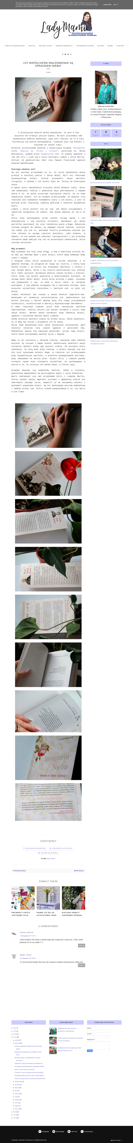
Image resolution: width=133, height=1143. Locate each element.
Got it (115, 4)
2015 (14, 1115)
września (17, 1084)
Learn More (107, 4)
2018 (14, 1034)
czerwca (17, 1093)
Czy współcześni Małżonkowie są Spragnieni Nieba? (29, 1066)
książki (48, 858)
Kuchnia (101, 46)
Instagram (106, 135)
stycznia (17, 1108)
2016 (14, 1112)
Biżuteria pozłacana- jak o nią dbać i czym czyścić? (105, 182)
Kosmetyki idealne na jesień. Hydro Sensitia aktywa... (30, 1075)
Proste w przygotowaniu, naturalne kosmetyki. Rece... (30, 1078)
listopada (17, 1043)
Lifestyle (31, 46)
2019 (14, 1031)
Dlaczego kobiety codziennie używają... (73, 914)
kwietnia (17, 1099)
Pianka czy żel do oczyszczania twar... (47, 914)
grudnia (17, 1040)
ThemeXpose (29, 1140)
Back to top (115, 1140)
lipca (16, 1090)
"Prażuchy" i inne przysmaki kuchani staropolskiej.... (29, 1072)
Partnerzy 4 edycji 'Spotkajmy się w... (20, 914)
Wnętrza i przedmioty (64, 46)
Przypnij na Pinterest (49, 853)
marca (16, 1102)
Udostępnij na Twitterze (62, 848)
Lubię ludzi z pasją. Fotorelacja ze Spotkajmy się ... (29, 1063)
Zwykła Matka (26, 932)
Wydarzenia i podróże (85, 46)
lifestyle (53, 858)
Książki (110, 46)
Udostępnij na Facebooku (36, 848)
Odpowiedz (82, 945)
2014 (14, 1118)
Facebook (96, 135)
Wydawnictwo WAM (50, 154)
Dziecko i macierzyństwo (15, 46)
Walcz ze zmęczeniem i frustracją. (25, 1069)
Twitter (116, 135)
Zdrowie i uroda (45, 46)
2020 (14, 1028)
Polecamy (120, 46)
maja (16, 1096)
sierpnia (17, 1087)
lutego (17, 1105)
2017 (14, 1037)
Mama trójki (26, 955)
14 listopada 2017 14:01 (27, 936)
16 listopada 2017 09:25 (27, 958)
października (18, 1081)
